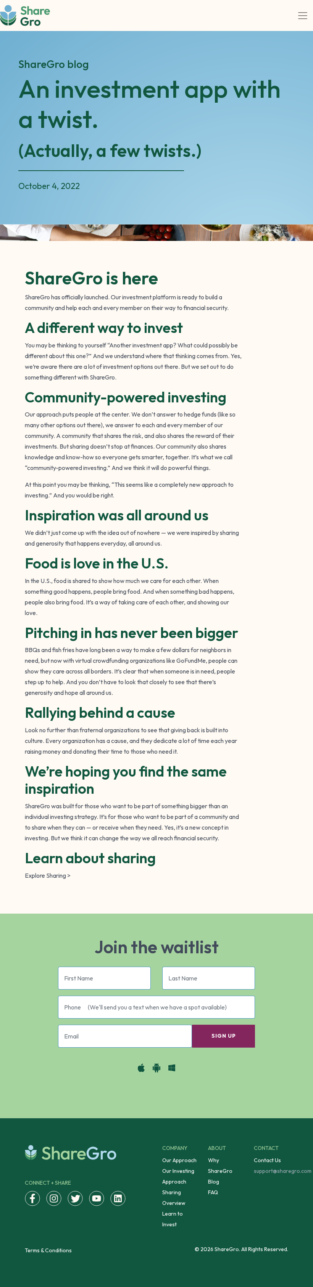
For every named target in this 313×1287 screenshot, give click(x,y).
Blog (213, 1181)
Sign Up (223, 1035)
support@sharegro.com (282, 1171)
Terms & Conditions (48, 1250)
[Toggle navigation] (302, 15)
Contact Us (267, 1160)
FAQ (213, 1192)
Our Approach (179, 1160)
